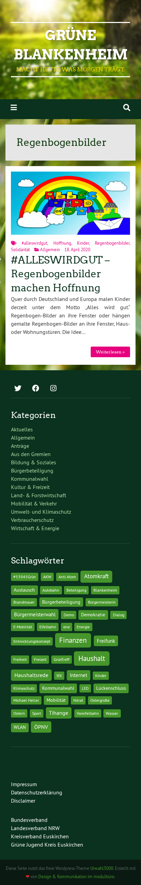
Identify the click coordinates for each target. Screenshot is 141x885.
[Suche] (126, 107)
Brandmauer (24, 602)
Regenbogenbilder (112, 243)
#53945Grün (24, 576)
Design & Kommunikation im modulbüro (76, 876)
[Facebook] (35, 388)
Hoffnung (62, 243)
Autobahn (50, 590)
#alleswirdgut (34, 243)
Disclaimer (23, 800)
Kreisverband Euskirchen (40, 836)
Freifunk (106, 641)
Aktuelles (22, 429)
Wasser (112, 713)
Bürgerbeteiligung (32, 470)
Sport (36, 713)
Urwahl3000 (101, 868)
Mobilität (56, 700)
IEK (59, 675)
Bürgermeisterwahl (34, 614)
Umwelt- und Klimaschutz (41, 511)
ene (66, 626)
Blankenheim (105, 590)
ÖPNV (41, 726)
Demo (69, 614)
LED (85, 688)
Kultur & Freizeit (30, 487)
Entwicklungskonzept (31, 641)
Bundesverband (29, 819)
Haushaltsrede (31, 675)
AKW (47, 576)
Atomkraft (96, 576)
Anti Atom (67, 576)
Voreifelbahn (88, 713)
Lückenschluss (111, 688)
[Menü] (14, 107)
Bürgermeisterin (102, 602)
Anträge (20, 445)
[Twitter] (18, 388)
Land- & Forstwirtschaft (38, 495)
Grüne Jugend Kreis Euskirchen (47, 844)
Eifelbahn (47, 626)
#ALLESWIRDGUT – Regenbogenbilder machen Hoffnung (60, 274)
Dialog (118, 614)
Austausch (24, 590)
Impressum (24, 784)
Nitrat (78, 700)
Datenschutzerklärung (36, 792)
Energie (83, 626)
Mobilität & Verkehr (34, 503)
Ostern (19, 713)
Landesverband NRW (35, 828)
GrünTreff (61, 659)
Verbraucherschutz (32, 519)
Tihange (58, 712)
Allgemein (50, 249)
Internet (78, 675)
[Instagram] (53, 388)
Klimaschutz (24, 688)
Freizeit (40, 659)
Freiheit (20, 659)
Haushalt (91, 658)
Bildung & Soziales (33, 462)
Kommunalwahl (29, 478)
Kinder (83, 243)
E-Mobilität (22, 626)
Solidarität (20, 249)
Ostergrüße (100, 700)
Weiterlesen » (110, 351)
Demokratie (93, 615)
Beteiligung (76, 590)
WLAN (20, 727)
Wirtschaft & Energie (35, 528)
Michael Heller (26, 700)
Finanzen (73, 640)
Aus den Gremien (31, 454)
